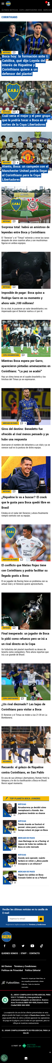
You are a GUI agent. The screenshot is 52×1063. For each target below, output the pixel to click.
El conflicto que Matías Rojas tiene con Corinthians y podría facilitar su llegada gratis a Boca (24, 570)
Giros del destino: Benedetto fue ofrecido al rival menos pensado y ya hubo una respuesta (25, 434)
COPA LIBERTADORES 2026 (30, 10)
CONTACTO (34, 953)
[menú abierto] (3, 3)
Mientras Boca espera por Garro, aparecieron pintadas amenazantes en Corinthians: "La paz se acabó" (25, 366)
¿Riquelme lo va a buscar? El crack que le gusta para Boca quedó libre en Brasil (25, 502)
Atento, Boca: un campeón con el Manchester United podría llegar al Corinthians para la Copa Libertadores (25, 173)
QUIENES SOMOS (9, 953)
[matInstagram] (14, 946)
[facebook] (4, 946)
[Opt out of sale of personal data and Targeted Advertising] (4, 1058)
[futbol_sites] (10, 983)
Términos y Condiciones (37, 924)
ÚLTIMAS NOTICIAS (10, 10)
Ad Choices (6, 966)
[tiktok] (41, 946)
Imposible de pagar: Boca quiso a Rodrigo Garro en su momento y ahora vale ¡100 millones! (22, 298)
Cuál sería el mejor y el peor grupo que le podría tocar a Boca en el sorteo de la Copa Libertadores (26, 120)
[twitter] (23, 946)
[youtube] (32, 946)
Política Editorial (32, 970)
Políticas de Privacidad (12, 970)
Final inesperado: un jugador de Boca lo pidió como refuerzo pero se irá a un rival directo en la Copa (25, 638)
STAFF (24, 953)
